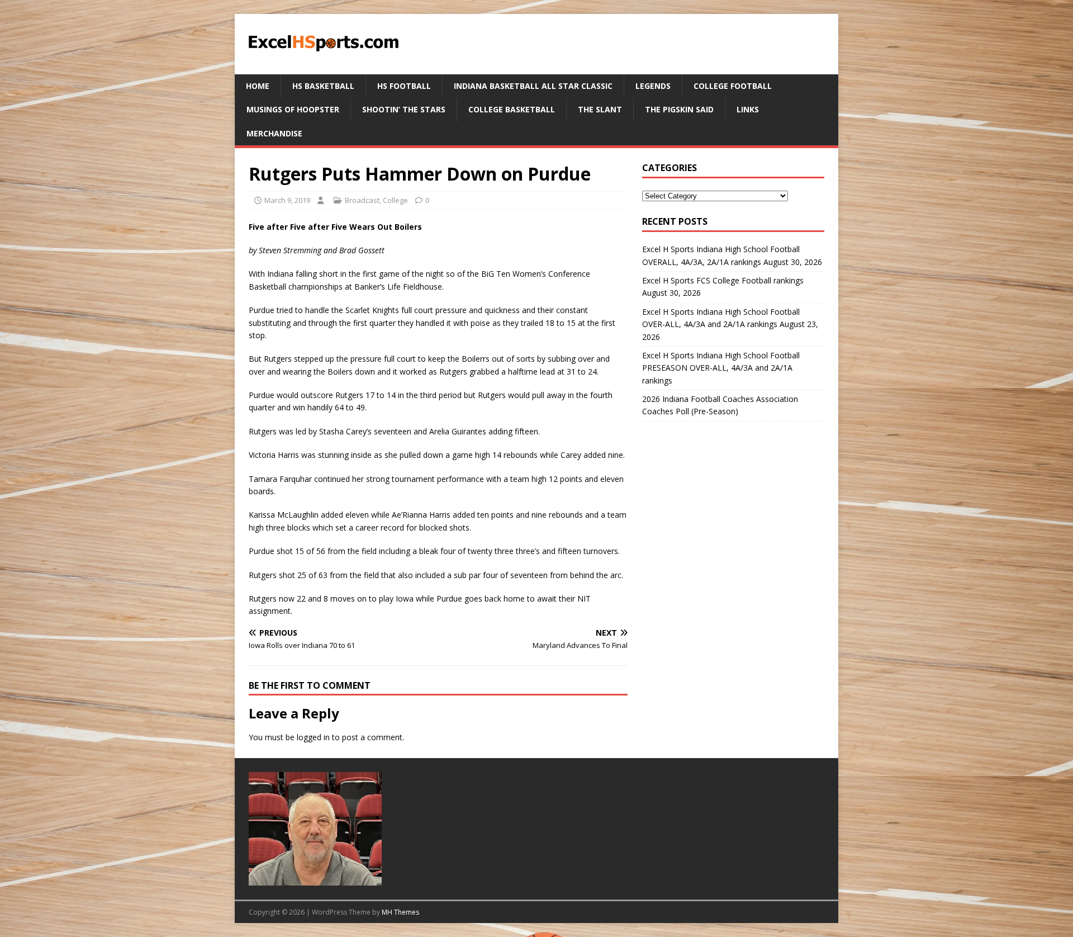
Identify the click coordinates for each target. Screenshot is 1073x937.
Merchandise (274, 133)
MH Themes (400, 912)
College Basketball (511, 109)
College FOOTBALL (733, 86)
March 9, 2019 (287, 200)
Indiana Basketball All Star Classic (533, 86)
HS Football (404, 86)
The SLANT (600, 109)
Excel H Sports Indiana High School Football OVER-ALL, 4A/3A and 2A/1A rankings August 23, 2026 (730, 324)
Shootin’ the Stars (403, 109)
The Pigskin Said (679, 109)
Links (748, 109)
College (395, 200)
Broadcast (362, 200)
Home (257, 86)
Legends (653, 86)
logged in (313, 737)
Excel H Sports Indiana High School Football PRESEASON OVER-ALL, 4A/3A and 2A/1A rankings (721, 368)
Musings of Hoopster (292, 109)
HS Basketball (323, 86)
